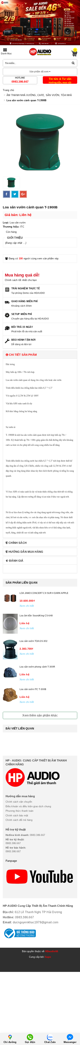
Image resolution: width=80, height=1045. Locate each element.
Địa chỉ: (8, 912)
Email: (7, 922)
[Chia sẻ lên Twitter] (15, 194)
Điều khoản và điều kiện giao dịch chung (28, 806)
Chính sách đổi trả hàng (19, 820)
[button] (40, 355)
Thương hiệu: (11, 226)
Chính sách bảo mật (17, 815)
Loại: (6, 222)
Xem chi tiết (27, 605)
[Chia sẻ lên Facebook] (6, 194)
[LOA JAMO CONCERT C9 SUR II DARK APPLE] (10, 598)
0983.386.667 (20, 81)
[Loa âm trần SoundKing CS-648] (10, 624)
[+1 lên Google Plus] (23, 194)
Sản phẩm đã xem (39, 71)
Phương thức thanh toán (19, 810)
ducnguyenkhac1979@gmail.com (35, 922)
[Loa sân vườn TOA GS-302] (10, 649)
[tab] (40, 355)
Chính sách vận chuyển (19, 801)
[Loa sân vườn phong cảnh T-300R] (10, 672)
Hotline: (8, 917)
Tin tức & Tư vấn (60, 78)
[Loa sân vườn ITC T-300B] (10, 694)
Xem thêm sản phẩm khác (40, 715)
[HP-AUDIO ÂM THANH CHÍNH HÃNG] (40, 51)
